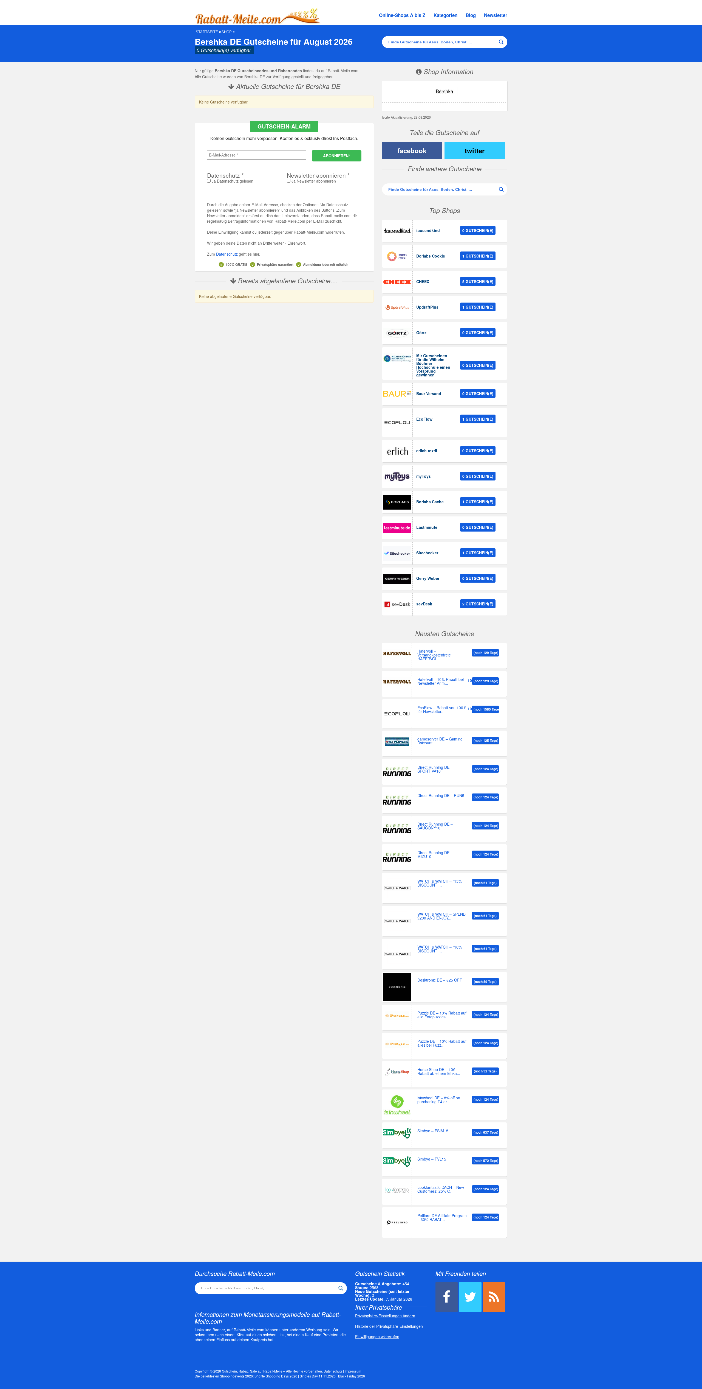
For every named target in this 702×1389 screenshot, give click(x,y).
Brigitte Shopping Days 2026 (275, 1376)
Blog (471, 15)
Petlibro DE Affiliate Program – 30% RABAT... (442, 1218)
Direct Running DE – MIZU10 (435, 855)
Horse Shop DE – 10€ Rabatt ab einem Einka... (438, 1071)
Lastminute (426, 527)
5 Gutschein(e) (477, 281)
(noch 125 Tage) (486, 740)
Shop (227, 32)
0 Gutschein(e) (477, 230)
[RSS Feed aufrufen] (494, 1297)
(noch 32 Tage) (485, 1071)
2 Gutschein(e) (477, 604)
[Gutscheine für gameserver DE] (397, 741)
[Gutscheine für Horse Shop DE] (397, 1072)
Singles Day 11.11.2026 (318, 1376)
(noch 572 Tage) (486, 1160)
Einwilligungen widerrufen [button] (377, 1336)
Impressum (353, 1371)
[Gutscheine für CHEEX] (397, 282)
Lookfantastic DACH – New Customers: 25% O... (440, 1189)
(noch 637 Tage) (486, 1132)
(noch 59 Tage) (485, 981)
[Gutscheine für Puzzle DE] (397, 1015)
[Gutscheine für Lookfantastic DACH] (397, 1190)
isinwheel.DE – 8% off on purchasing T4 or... (438, 1100)
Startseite (207, 32)
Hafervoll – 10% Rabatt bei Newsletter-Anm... (440, 681)
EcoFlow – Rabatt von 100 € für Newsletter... (441, 710)
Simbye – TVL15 (431, 1159)
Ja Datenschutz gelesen (232, 181)
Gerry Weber (427, 578)
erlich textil (426, 450)
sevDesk (424, 604)
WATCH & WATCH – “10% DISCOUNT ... (439, 949)
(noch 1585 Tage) (486, 709)
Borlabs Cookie (430, 256)
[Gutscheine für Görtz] (397, 333)
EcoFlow (424, 419)
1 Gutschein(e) (477, 256)
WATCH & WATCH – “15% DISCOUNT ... (439, 883)
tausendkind (428, 230)
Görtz (421, 332)
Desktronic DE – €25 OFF (439, 980)
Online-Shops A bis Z (402, 15)
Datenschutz (227, 254)
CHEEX (422, 281)
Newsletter (495, 15)
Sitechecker (427, 552)
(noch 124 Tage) (486, 768)
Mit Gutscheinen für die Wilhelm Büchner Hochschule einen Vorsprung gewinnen (433, 365)
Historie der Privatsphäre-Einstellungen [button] (389, 1326)
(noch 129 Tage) (486, 652)
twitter (475, 150)
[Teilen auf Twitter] (470, 1297)
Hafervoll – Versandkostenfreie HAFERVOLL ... (434, 655)
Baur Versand (428, 393)
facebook (412, 150)
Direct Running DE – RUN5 (440, 795)
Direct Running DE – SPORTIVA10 (435, 769)
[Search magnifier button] (501, 42)
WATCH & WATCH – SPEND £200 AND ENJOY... (441, 916)
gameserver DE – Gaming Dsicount (440, 741)
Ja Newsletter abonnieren (313, 181)
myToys (423, 476)
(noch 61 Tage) (485, 882)
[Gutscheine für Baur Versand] (397, 394)
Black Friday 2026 (351, 1376)
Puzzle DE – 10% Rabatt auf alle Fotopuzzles (441, 1015)
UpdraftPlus (427, 307)
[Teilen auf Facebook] (446, 1297)
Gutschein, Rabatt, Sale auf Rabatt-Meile (252, 1371)
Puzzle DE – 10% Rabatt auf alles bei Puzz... (441, 1043)
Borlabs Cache (430, 501)
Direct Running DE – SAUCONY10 (435, 826)
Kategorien (445, 15)
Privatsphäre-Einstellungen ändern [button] (385, 1315)
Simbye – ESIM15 (432, 1131)
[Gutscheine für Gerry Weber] (397, 579)
